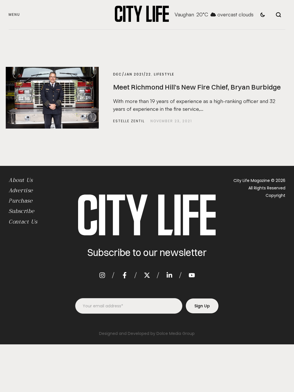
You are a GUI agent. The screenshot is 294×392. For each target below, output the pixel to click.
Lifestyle (164, 74)
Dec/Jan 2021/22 (132, 74)
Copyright (275, 195)
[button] (14, 15)
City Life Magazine (251, 180)
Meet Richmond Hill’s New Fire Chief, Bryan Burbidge (197, 87)
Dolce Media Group (175, 333)
